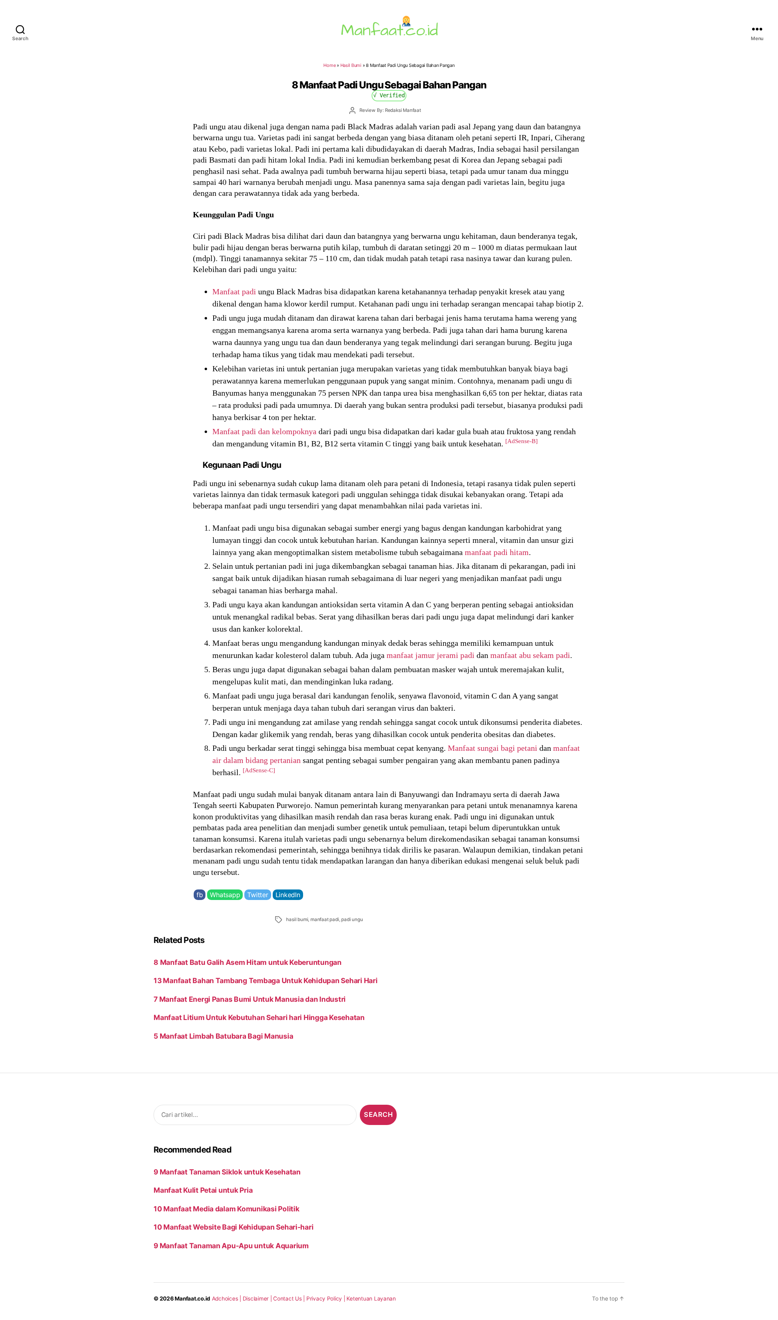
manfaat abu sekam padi (530, 655)
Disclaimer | (258, 1298)
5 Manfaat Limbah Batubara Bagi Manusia (223, 1036)
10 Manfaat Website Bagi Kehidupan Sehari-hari (233, 1227)
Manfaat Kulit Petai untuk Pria (203, 1190)
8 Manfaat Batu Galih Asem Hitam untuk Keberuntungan (248, 962)
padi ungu (352, 919)
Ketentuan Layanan (371, 1298)
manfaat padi (324, 919)
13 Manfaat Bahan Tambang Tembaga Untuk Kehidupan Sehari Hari (265, 980)
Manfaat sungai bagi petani (492, 748)
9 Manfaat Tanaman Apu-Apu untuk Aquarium (231, 1245)
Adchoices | (227, 1298)
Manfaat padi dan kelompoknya (264, 431)
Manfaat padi (234, 291)
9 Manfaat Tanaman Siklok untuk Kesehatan (227, 1172)
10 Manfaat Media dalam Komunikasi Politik (226, 1208)
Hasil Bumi (350, 65)
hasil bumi (297, 919)
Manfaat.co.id (192, 1298)
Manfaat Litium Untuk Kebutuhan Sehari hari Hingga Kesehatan (259, 1017)
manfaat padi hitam (497, 552)
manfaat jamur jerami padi (430, 655)
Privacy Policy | (326, 1298)
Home (329, 65)
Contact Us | (289, 1298)
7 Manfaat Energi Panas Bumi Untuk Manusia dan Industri (250, 999)
